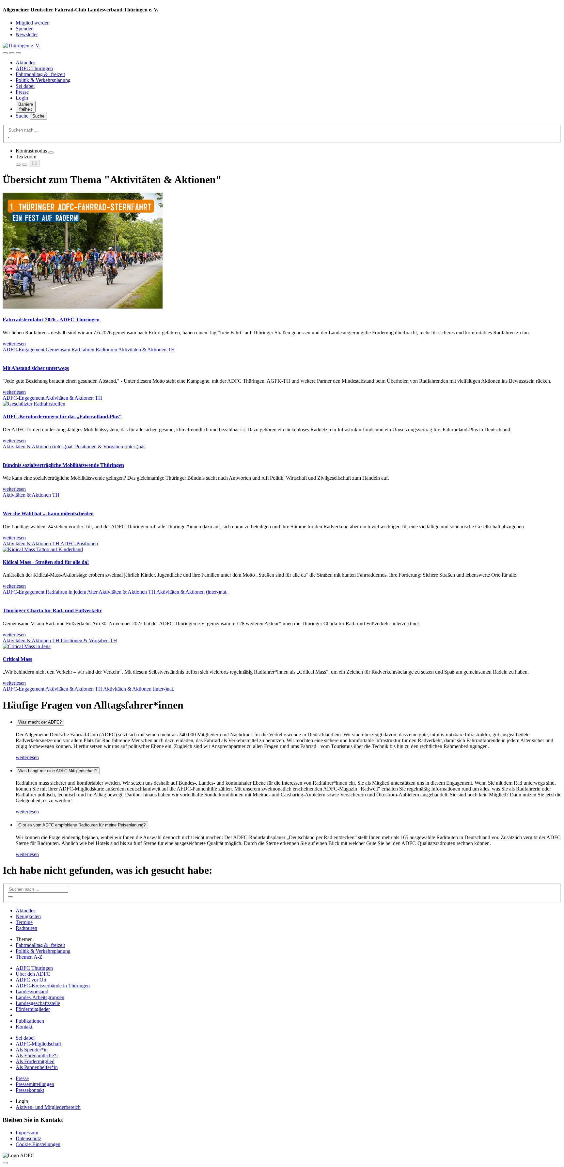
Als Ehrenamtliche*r (37, 1055)
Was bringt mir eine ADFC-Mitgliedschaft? (57, 770)
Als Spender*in (32, 1049)
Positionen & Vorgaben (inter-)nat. (110, 446)
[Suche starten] (8, 137)
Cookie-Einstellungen (38, 1144)
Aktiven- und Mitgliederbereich (48, 1107)
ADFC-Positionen (79, 543)
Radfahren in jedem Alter (72, 592)
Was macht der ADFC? (40, 722)
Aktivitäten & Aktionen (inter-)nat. (39, 446)
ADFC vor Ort (31, 980)
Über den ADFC (33, 974)
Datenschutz (28, 1138)
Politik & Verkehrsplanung (43, 80)
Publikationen (30, 1021)
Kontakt (24, 1027)
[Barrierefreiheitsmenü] (5, 53)
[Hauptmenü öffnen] (18, 53)
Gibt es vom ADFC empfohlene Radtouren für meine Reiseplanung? (82, 825)
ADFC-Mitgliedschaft (38, 1044)
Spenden (25, 28)
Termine (24, 922)
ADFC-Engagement (24, 349)
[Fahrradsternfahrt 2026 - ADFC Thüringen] (83, 307)
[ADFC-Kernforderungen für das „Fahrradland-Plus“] (34, 404)
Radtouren (107, 349)
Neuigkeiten (28, 916)
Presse (22, 92)
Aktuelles (25, 62)
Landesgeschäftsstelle (38, 1003)
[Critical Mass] (27, 646)
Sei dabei (25, 86)
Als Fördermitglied (35, 1061)
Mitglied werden (33, 22)
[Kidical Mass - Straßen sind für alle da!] (43, 549)
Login (22, 98)
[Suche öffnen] (11, 53)
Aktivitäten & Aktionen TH (146, 349)
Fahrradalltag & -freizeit (40, 74)
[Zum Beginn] (5, 1163)
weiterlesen (27, 757)
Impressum (27, 1132)
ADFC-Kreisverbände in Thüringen (53, 985)
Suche (23, 116)
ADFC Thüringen (34, 68)
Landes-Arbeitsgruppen (40, 997)
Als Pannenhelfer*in (37, 1067)
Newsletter (27, 34)
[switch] (51, 152)
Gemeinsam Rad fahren (71, 349)
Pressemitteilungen (35, 1084)
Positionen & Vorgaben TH (89, 640)
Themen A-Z (29, 957)
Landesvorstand (32, 991)
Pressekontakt (30, 1090)
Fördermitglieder (33, 1009)
